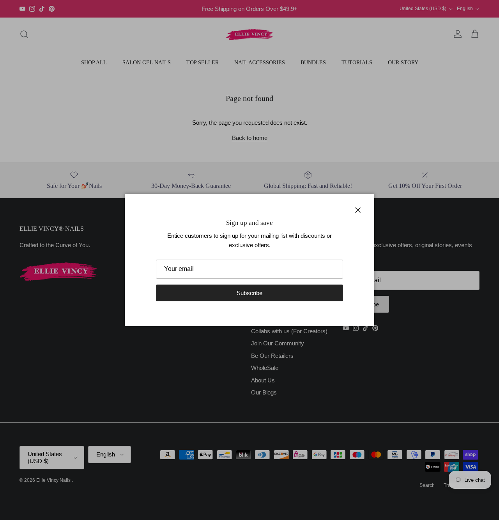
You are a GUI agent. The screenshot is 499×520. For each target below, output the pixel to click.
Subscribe (249, 293)
